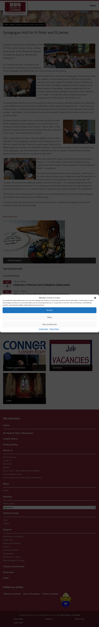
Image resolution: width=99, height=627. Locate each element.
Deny (49, 317)
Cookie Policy (43, 329)
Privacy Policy (54, 329)
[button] (95, 298)
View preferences (49, 324)
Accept (49, 310)
